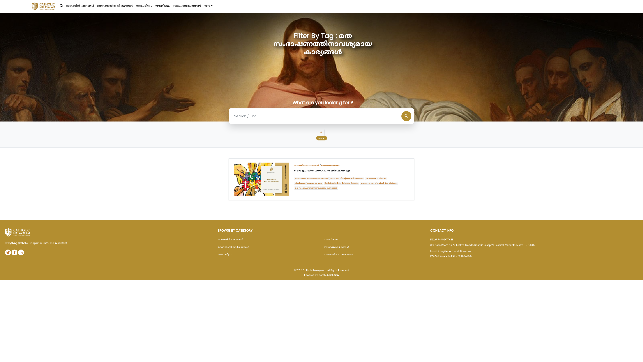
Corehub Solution (328, 275)
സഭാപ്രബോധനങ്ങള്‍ (187, 6)
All (321, 132)
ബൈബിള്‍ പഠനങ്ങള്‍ (80, 6)
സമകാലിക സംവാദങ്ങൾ (306, 165)
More (207, 6)
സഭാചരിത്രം (143, 6)
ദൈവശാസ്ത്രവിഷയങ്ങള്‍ (233, 247)
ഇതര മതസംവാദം (330, 165)
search (406, 116)
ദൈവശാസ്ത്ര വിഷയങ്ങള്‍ (115, 6)
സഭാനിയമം (162, 6)
